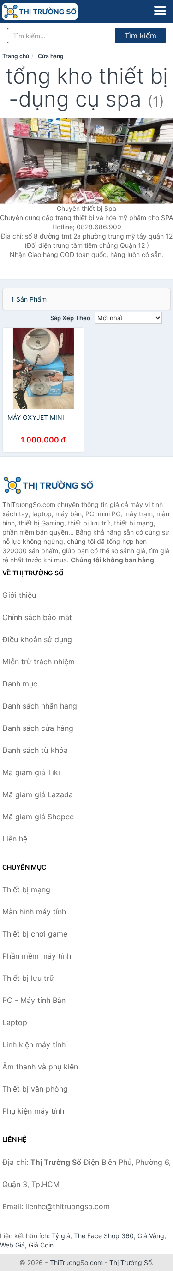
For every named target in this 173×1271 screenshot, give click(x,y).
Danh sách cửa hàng (37, 728)
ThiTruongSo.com (76, 1262)
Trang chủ (15, 56)
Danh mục (19, 683)
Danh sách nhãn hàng (39, 705)
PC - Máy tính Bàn (34, 1000)
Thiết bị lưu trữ (28, 978)
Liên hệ (14, 838)
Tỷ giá (61, 1236)
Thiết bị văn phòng (35, 1088)
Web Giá (12, 1245)
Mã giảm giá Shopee (38, 816)
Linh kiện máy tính (34, 1044)
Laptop (14, 1022)
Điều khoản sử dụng (37, 639)
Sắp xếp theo (70, 318)
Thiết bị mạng (26, 889)
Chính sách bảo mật (37, 617)
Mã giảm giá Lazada (37, 794)
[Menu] (160, 11)
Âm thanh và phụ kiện (40, 1066)
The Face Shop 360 (104, 1236)
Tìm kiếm (140, 35)
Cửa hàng (51, 56)
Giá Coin (41, 1245)
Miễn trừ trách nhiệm (38, 661)
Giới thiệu (19, 595)
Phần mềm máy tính (36, 956)
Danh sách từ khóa (35, 750)
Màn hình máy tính (34, 911)
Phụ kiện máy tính (33, 1111)
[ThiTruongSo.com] (54, 11)
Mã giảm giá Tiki (31, 772)
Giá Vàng (150, 1236)
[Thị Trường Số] (48, 485)
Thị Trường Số (130, 1262)
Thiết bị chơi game (34, 933)
